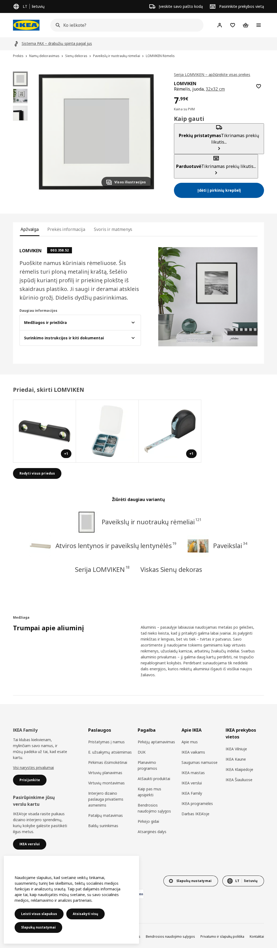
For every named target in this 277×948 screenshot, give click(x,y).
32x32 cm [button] (215, 89)
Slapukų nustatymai (38, 927)
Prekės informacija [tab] (66, 229)
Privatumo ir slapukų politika (222, 936)
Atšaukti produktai (154, 778)
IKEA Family (192, 793)
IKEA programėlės (197, 803)
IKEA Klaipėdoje (239, 769)
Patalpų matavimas (105, 815)
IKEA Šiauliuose (239, 779)
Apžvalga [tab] (30, 229)
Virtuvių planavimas (105, 772)
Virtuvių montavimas (106, 782)
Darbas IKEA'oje (195, 813)
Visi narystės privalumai (33, 767)
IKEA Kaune (236, 759)
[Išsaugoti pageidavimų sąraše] (258, 86)
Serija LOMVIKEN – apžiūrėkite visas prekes (212, 74)
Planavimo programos (147, 765)
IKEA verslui (192, 782)
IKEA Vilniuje (236, 748)
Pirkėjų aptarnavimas (156, 741)
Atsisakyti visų (85, 913)
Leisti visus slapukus (39, 913)
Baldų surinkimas (103, 825)
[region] (96, 132)
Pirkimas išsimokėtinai (107, 762)
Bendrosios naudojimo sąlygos (154, 808)
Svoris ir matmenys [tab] (113, 229)
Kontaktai (257, 936)
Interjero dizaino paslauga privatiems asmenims (105, 799)
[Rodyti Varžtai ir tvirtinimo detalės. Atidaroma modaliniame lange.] (107, 431)
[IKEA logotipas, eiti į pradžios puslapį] (26, 25)
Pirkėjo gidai (148, 821)
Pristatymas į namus (106, 741)
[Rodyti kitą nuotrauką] (145, 131)
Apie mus (190, 741)
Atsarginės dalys (152, 831)
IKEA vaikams (193, 752)
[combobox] (125, 25)
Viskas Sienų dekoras (171, 569)
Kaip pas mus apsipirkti (149, 791)
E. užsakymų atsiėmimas (110, 752)
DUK (142, 752)
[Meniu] (258, 25)
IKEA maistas (193, 772)
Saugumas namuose (199, 762)
